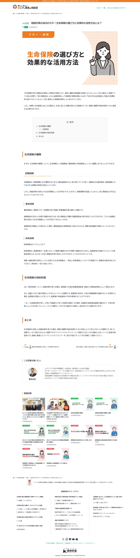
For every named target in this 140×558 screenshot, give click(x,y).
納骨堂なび (21, 512)
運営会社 (67, 543)
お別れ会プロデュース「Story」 (101, 516)
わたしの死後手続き (62, 515)
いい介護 (95, 502)
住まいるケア (104, 502)
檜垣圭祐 (32, 379)
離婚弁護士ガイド (76, 503)
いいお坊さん (28, 500)
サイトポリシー (89, 543)
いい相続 (57, 500)
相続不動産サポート (60, 512)
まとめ (41, 136)
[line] (70, 539)
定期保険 (46, 129)
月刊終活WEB (21, 529)
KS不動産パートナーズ (76, 515)
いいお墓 (19, 509)
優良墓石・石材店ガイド (33, 512)
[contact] (76, 539)
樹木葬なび (43, 509)
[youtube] (73, 539)
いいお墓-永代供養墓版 (31, 509)
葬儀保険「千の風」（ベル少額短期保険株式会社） (70, 529)
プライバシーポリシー (78, 543)
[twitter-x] (63, 539)
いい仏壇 (19, 521)
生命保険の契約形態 (46, 133)
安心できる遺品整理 (74, 512)
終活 (26, 27)
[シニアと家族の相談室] (25, 7)
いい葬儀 (19, 500)
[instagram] (66, 539)
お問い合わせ (59, 543)
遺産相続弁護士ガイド (62, 503)
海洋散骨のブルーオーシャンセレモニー (104, 513)
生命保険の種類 (45, 126)
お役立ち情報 (50, 543)
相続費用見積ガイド (68, 500)
